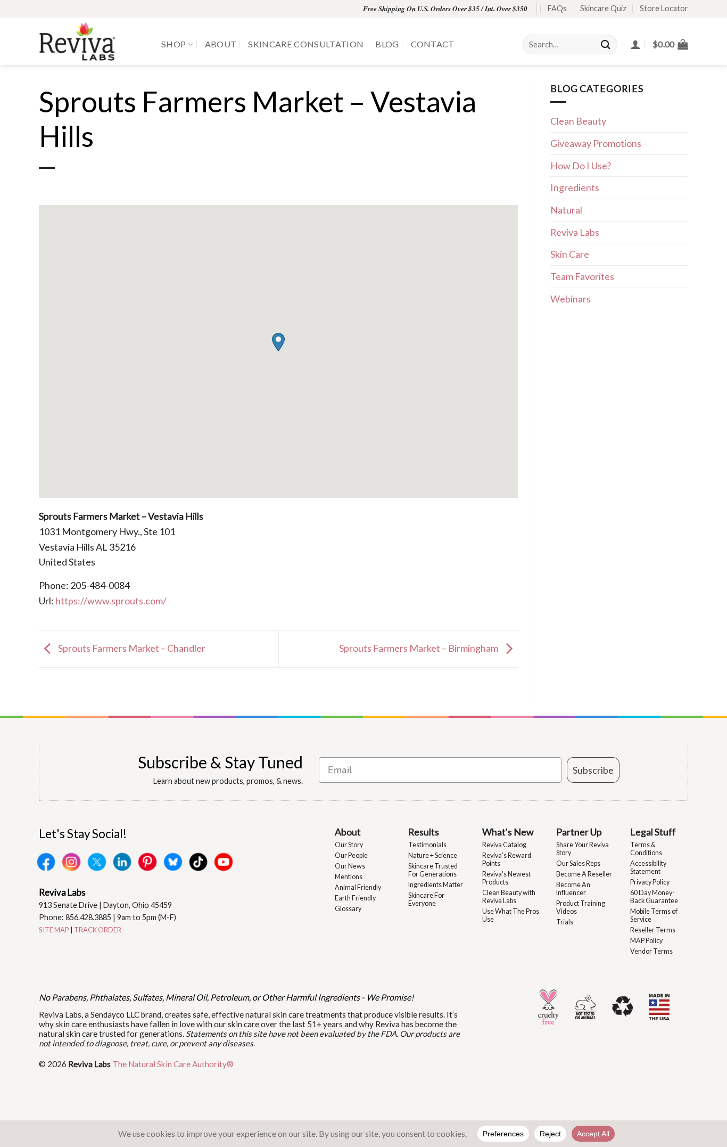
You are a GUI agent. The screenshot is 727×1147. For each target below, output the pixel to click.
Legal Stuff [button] (653, 832)
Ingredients (574, 187)
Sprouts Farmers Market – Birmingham (419, 648)
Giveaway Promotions (595, 143)
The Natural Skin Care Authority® (173, 1064)
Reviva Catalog (504, 845)
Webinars (570, 299)
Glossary (348, 909)
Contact (433, 44)
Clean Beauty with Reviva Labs (508, 897)
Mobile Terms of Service (654, 915)
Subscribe (593, 770)
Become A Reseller (584, 874)
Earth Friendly (355, 898)
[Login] (635, 44)
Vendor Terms (651, 951)
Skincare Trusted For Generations (433, 870)
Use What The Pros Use (510, 915)
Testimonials (427, 845)
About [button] (348, 832)
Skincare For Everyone (426, 899)
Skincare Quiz (603, 8)
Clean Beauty (578, 121)
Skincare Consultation (305, 44)
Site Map (54, 929)
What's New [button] (508, 832)
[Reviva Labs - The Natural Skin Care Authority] (92, 41)
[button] (670, 44)
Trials (564, 922)
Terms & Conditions (646, 849)
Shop (173, 44)
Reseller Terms (652, 930)
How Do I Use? (580, 165)
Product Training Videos (580, 907)
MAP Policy (646, 941)
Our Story (349, 845)
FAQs (557, 8)
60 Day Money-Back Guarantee (654, 897)
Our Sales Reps (578, 863)
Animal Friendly (358, 887)
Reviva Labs (574, 232)
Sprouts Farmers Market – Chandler (130, 648)
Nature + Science (432, 855)
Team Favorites (582, 276)
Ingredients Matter (435, 885)
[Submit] (606, 44)
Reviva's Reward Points (506, 859)
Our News (350, 866)
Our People (351, 855)
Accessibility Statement (648, 867)
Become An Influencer (573, 889)
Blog (387, 44)
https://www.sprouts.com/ (111, 601)
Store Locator (664, 8)
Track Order (97, 929)
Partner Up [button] (579, 832)
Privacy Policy (650, 882)
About (221, 44)
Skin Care (569, 254)
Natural (566, 210)
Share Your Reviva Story (582, 849)
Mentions (348, 877)
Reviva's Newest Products (506, 878)
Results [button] (423, 832)
